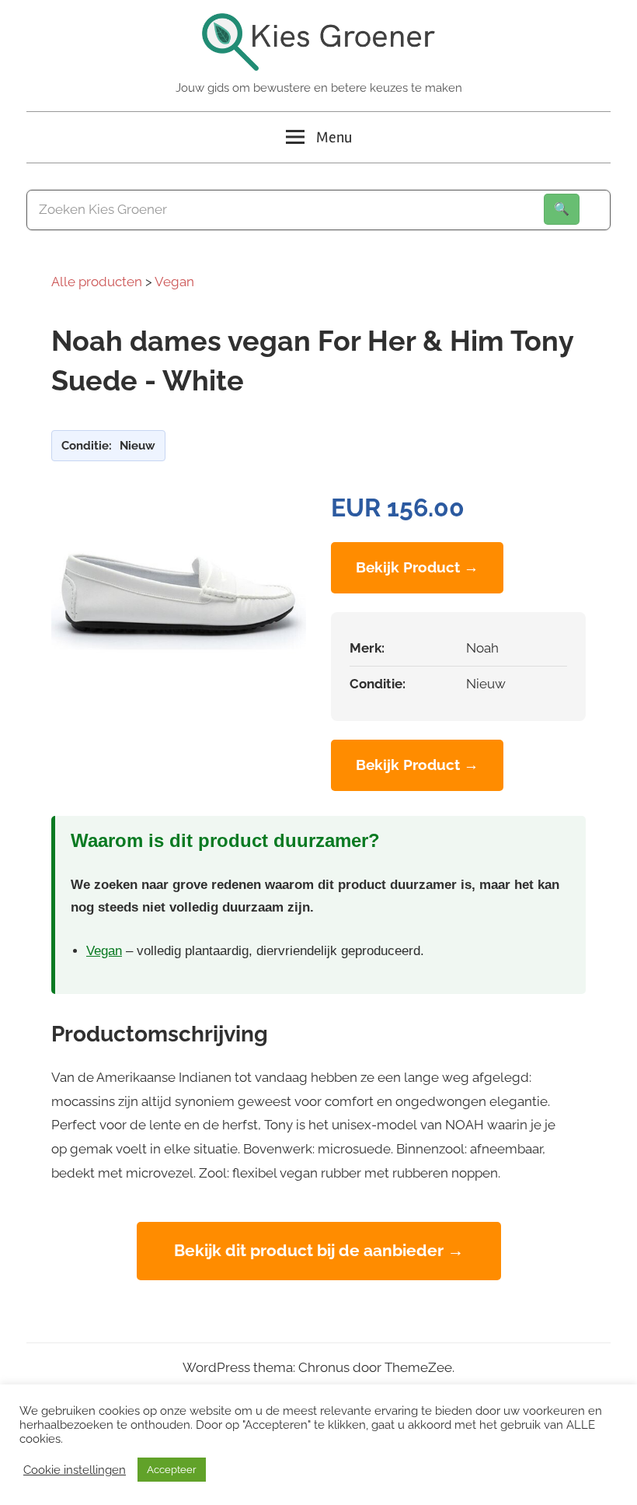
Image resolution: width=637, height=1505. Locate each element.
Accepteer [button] (172, 1469)
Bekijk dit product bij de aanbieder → (319, 1250)
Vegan (174, 281)
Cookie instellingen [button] (74, 1469)
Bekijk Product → (417, 567)
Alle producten (96, 281)
